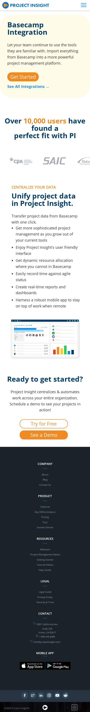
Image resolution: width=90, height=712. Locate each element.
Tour (45, 522)
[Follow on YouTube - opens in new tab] (57, 697)
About (45, 474)
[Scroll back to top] (74, 710)
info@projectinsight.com (46, 641)
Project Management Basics (45, 554)
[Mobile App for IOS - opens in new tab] (32, 673)
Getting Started (45, 559)
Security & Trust (45, 602)
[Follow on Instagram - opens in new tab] (49, 697)
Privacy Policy (45, 597)
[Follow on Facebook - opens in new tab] (24, 697)
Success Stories (45, 527)
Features (45, 506)
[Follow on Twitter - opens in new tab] (33, 697)
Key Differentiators (45, 511)
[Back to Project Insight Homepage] (45, 710)
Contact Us (45, 484)
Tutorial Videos (45, 564)
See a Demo (43, 434)
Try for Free (44, 423)
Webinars (45, 549)
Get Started (23, 76)
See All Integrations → (28, 86)
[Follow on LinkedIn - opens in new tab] (41, 697)
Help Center (45, 570)
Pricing (45, 517)
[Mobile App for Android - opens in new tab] (58, 673)
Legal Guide (45, 591)
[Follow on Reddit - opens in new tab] (65, 697)
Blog (45, 479)
